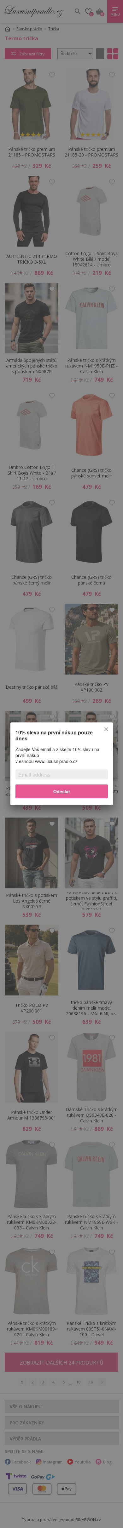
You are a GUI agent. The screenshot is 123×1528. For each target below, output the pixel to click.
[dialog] (61, 764)
